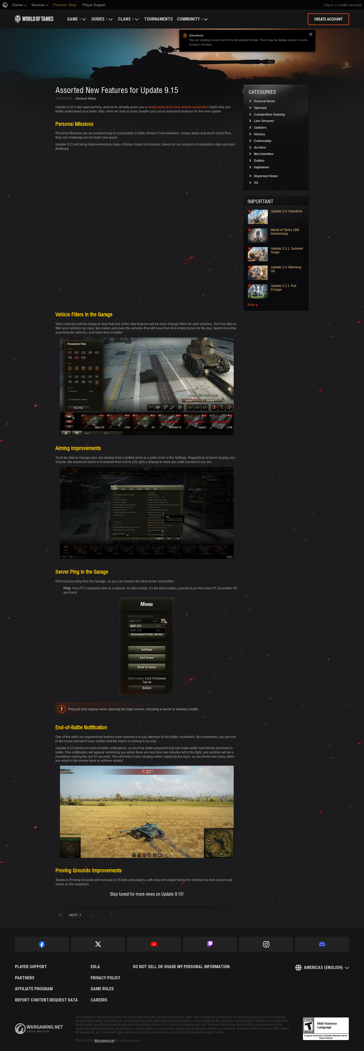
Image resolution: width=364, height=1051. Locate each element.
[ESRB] (326, 1029)
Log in (328, 5)
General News (85, 98)
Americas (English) (323, 967)
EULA (95, 966)
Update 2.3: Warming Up (286, 269)
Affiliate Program (34, 989)
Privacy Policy (105, 978)
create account (349, 5)
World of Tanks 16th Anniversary (285, 232)
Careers (99, 1000)
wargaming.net (39, 1029)
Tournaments (158, 19)
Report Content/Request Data (46, 1000)
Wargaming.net (104, 1040)
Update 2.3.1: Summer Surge (287, 250)
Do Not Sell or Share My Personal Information (181, 966)
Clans (124, 19)
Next (73, 915)
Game (72, 19)
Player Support (31, 966)
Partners (24, 978)
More (251, 305)
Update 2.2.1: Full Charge (283, 287)
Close (311, 34)
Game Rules (102, 989)
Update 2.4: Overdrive (286, 211)
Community (188, 19)
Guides (97, 19)
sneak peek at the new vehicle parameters (178, 107)
